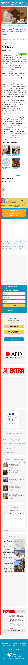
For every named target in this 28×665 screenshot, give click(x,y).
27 (7, 527)
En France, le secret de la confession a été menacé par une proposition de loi (16, 479)
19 (4, 524)
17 (20, 521)
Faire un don (14, 210)
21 (10, 524)
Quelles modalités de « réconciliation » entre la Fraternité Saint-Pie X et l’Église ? (16, 496)
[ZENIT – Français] (8, 3)
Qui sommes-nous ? (6, 643)
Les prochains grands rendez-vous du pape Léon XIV (8, 552)
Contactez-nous (23, 645)
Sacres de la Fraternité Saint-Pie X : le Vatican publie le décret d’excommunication (17, 464)
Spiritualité (8, 8)
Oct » (7, 530)
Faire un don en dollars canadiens (14, 214)
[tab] (8, 611)
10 (20, 518)
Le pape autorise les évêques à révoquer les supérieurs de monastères (15, 488)
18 (23, 521)
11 (23, 518)
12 (4, 521)
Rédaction (19, 43)
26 (4, 527)
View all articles (5, 194)
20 (7, 524)
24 (20, 524)
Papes (2, 8)
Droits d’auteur (14, 645)
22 (14, 524)
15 (14, 521)
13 (7, 521)
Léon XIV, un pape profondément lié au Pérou (8, 541)
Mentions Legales (5, 645)
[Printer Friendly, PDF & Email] (23, 54)
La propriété (15, 643)
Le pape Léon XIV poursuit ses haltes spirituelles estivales (8, 563)
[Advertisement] (14, 230)
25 (23, 524)
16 (17, 521)
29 (14, 527)
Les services (23, 643)
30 (17, 527)
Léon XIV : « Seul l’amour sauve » (10, 437)
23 (17, 524)
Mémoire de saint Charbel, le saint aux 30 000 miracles (16, 471)
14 (10, 521)
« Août (4, 530)
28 (10, 527)
